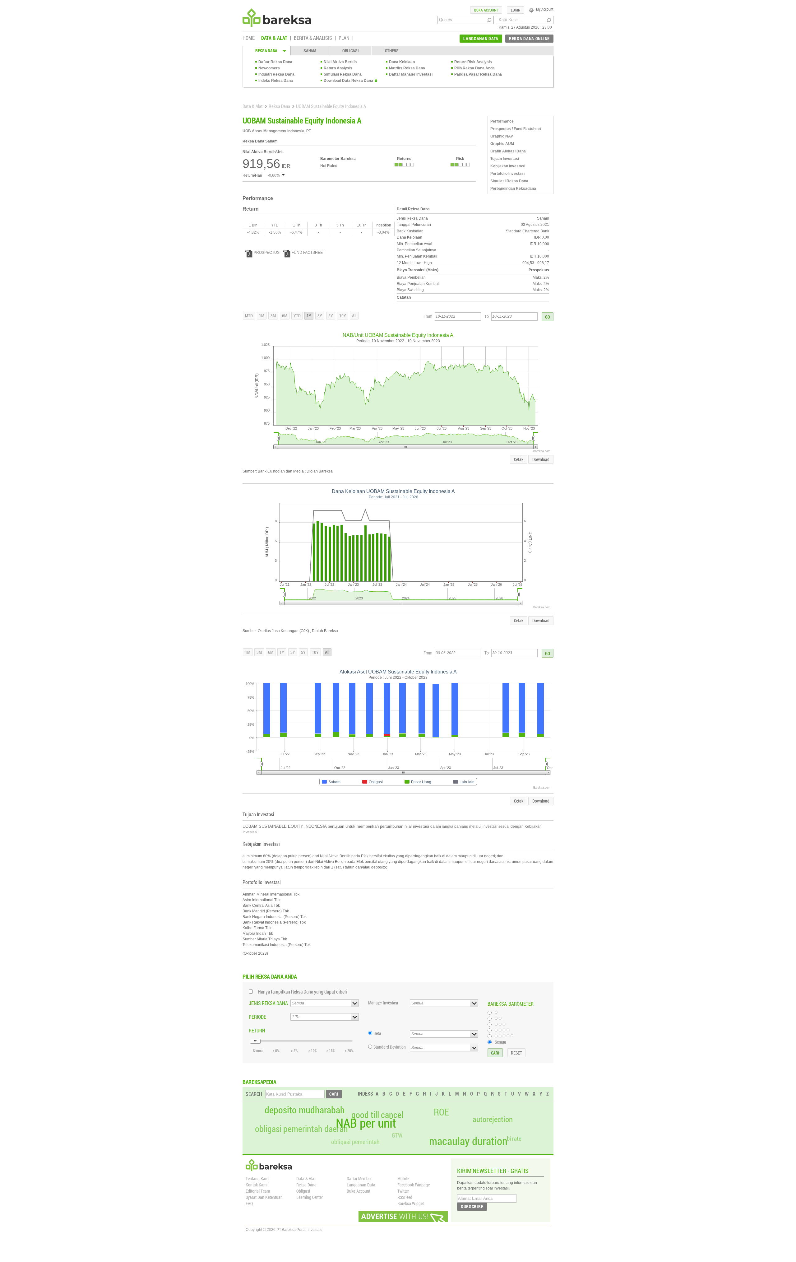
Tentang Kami (257, 1178)
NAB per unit (366, 1123)
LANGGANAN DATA (480, 38)
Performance (502, 121)
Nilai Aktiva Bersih (340, 62)
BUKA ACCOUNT (486, 9)
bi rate (514, 1138)
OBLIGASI (350, 51)
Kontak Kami (256, 1185)
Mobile (403, 1178)
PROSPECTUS (267, 252)
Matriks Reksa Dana (407, 68)
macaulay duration (468, 1140)
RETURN (257, 1030)
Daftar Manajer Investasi (411, 74)
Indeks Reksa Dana (275, 80)
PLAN (344, 38)
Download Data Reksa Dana (348, 80)
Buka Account (358, 1191)
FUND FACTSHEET (308, 252)
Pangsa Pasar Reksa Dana (478, 74)
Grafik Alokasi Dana (508, 151)
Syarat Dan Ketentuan (264, 1197)
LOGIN (515, 9)
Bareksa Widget (410, 1203)
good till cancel (377, 1115)
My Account (544, 9)
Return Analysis (338, 68)
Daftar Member (359, 1178)
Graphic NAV (501, 136)
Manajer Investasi (383, 1003)
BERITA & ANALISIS (313, 38)
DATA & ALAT (274, 38)
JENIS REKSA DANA (268, 1003)
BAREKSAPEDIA (259, 1082)
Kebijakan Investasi (507, 166)
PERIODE (257, 1016)
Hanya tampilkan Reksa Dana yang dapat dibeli (302, 991)
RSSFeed (404, 1197)
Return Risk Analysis (473, 62)
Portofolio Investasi (507, 173)
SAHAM (309, 51)
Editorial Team (258, 1191)
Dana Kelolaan (402, 62)
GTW (397, 1135)
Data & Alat (253, 106)
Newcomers (269, 68)
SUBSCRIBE (472, 1206)
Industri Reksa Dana (276, 74)
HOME (249, 38)
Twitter (403, 1191)
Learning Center (309, 1197)
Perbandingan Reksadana (513, 188)
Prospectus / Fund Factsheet (515, 129)
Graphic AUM (502, 144)
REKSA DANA (266, 51)
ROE (441, 1112)
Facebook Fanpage (413, 1185)
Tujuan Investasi (504, 158)
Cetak (518, 459)
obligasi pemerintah (355, 1142)
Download (540, 459)
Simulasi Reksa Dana (343, 74)
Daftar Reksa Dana (275, 62)
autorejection (493, 1119)
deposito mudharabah (305, 1110)
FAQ (249, 1203)
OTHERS (392, 51)
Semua (500, 1041)
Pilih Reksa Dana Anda (474, 68)
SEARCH (254, 1094)
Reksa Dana (279, 106)
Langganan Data (361, 1185)
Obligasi (303, 1191)
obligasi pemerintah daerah (301, 1129)
